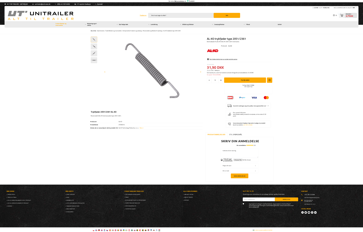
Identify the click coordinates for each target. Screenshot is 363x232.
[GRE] (156, 230)
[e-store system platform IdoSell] (262, 230)
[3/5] (249, 145)
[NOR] (121, 230)
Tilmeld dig (326, 8)
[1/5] (247, 145)
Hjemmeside (100, 31)
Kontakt (100, 4)
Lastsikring (154, 24)
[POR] (143, 230)
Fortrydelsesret (130, 208)
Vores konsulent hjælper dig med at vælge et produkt (249, 124)
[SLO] (134, 230)
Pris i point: (236, 112)
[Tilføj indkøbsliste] (269, 80)
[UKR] (123, 230)
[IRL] (126, 230)
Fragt (127, 197)
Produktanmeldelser (216, 134)
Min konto (69, 191)
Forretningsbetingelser (132, 203)
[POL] (93, 230)
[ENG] (101, 230)
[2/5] (248, 145)
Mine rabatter (70, 208)
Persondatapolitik (130, 206)
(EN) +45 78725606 (63, 4)
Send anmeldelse (239, 176)
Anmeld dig (286, 199)
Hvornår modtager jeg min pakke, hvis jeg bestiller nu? (249, 106)
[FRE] (96, 230)
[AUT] (129, 230)
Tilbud (248, 24)
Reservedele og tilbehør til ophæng (152, 31)
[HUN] (159, 230)
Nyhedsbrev (69, 211)
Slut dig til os (248, 191)
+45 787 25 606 (247, 125)
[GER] (99, 230)
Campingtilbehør (219, 24)
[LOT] (148, 230)
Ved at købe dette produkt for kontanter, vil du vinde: (248, 114)
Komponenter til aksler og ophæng (132, 31)
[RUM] (118, 230)
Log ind (316, 8)
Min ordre (10, 191)
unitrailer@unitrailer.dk (42, 4)
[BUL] (153, 230)
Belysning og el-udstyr (92, 24)
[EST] (151, 230)
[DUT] (104, 230)
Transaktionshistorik (72, 206)
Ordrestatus (11, 194)
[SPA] (110, 230)
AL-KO (230, 46)
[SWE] (132, 230)
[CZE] (107, 230)
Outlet (280, 24)
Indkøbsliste (70, 200)
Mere (141, 128)
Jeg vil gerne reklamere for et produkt (19, 200)
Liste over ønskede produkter (75, 203)
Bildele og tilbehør (188, 24)
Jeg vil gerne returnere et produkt (18, 203)
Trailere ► (143, 15)
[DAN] (115, 230)
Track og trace (11, 197)
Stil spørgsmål (235, 134)
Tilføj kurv (245, 80)
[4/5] (251, 145)
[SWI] (140, 230)
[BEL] (137, 230)
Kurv (67, 197)
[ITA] (112, 230)
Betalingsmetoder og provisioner (135, 200)
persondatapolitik (254, 207)
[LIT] (145, 230)
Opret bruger (70, 194)
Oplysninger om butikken (132, 194)
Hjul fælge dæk (123, 24)
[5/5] (252, 145)
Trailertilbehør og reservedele (60, 24)
